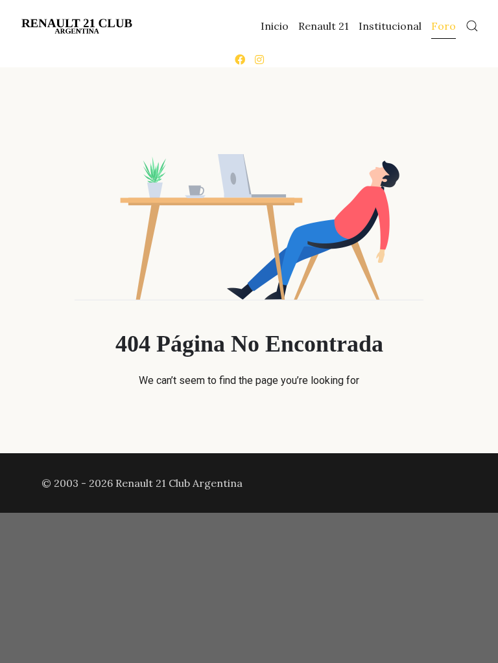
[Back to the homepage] (76, 26)
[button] (472, 26)
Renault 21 (323, 25)
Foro (443, 25)
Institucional (390, 25)
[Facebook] (240, 59)
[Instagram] (259, 59)
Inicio (275, 25)
